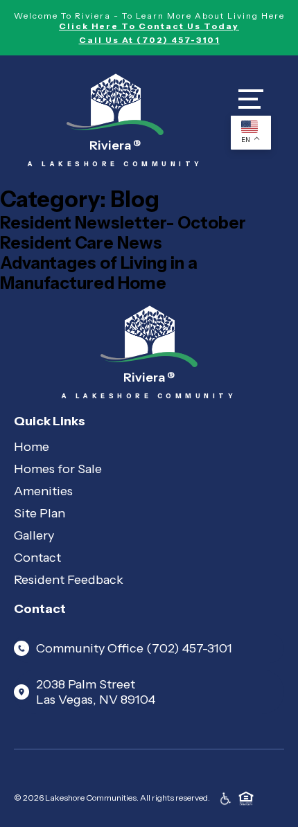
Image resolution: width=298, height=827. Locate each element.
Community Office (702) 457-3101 (134, 648)
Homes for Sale (58, 469)
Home (31, 446)
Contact (37, 557)
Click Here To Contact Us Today (149, 26)
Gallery (34, 535)
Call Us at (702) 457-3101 (149, 40)
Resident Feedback (68, 579)
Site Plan (39, 513)
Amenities (43, 491)
